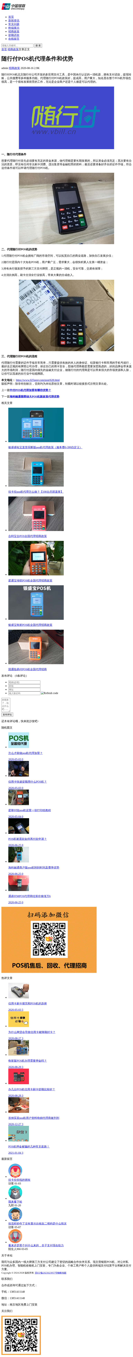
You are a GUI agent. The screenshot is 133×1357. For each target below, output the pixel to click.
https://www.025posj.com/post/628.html (38, 380)
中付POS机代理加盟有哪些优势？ (30, 390)
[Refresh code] (49, 693)
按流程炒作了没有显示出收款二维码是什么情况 (37, 1223)
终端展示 (13, 27)
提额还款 (13, 35)
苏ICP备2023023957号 (46, 1273)
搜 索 (38, 45)
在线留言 (13, 38)
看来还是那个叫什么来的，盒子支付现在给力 (36, 1245)
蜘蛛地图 (61, 1273)
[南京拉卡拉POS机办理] (13, 10)
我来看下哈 (15, 1201)
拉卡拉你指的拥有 (19, 1179)
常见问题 (13, 24)
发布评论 (7, 714)
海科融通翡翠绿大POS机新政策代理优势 (34, 396)
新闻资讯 (13, 20)
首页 (11, 16)
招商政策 (13, 31)
